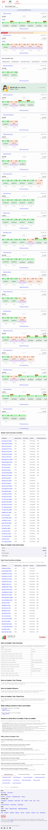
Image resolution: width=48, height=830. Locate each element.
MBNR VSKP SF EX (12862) (7, 594)
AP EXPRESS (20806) (6, 629)
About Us (3, 796)
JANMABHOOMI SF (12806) (7, 586)
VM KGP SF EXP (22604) (6, 483)
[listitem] (4, 19)
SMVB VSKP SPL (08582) (6, 523)
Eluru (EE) (4, 709)
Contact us (8, 796)
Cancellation (10, 800)
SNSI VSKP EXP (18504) (6, 470)
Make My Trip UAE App (22, 808)
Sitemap (26, 800)
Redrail (6, 808)
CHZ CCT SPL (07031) (6, 525)
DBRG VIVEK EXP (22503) (7, 631)
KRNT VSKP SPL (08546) (6, 446)
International (42, 812)
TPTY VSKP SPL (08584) (6, 536)
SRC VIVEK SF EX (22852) (7, 496)
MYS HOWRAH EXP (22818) (7, 488)
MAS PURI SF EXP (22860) (7, 501)
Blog (34, 800)
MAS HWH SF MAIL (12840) (7, 589)
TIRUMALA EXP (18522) (6, 568)
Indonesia (6, 812)
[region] (24, 21)
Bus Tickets (3, 792)
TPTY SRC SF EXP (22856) (7, 499)
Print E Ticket (17, 800)
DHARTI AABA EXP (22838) (7, 443)
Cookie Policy (20, 804)
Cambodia (28, 812)
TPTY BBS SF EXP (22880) (7, 509)
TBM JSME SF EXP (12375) (7, 448)
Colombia (33, 812)
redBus (2, 808)
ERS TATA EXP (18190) (6, 621)
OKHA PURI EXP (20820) (6, 477)
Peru (37, 812)
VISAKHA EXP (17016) (6, 602)
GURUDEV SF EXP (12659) (7, 451)
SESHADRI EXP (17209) (6, 605)
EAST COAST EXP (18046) (7, 618)
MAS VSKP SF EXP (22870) (7, 504)
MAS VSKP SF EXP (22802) (7, 485)
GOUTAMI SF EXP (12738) (7, 581)
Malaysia (17, 812)
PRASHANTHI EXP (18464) (7, 623)
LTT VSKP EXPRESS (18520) (7, 626)
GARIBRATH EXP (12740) (6, 584)
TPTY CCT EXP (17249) (6, 615)
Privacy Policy (13, 804)
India (2, 812)
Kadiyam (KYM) (5, 714)
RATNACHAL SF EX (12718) (7, 576)
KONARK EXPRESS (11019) (7, 570)
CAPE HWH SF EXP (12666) (7, 454)
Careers (23, 796)
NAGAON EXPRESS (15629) (7, 462)
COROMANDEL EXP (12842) (7, 592)
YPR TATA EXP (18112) (6, 467)
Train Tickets (10, 792)
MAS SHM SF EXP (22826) (7, 440)
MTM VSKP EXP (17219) (6, 608)
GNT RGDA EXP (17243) (6, 613)
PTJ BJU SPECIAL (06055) (7, 517)
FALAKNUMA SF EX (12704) (7, 573)
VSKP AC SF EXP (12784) (6, 456)
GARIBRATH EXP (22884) (6, 512)
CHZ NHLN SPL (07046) (6, 520)
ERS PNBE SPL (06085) (6, 528)
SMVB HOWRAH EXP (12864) (7, 597)
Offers (30, 800)
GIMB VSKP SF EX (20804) (7, 475)
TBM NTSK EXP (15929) (6, 464)
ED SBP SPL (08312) (5, 538)
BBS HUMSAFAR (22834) (6, 491)
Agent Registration (16, 796)
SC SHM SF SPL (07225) (6, 533)
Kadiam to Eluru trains (11, 637)
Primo (38, 800)
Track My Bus (3, 800)
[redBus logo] (3, 2)
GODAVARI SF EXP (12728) (7, 578)
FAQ (22, 800)
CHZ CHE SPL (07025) (6, 530)
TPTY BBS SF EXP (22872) (7, 507)
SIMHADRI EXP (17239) (6, 610)
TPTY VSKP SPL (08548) (6, 541)
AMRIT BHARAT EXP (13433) (7, 459)
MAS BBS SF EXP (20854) (7, 480)
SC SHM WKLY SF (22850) (7, 493)
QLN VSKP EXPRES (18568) (7, 472)
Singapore (12, 812)
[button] (6, 24)
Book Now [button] (43, 637)
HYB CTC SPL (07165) (6, 515)
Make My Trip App (13, 808)
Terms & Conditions (5, 804)
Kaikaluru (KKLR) (6, 710)
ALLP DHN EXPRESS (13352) (7, 600)
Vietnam (22, 812)
